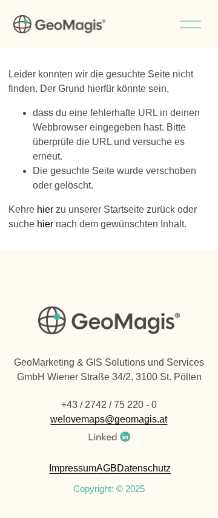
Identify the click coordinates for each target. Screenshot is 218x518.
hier (45, 209)
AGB (106, 468)
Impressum (72, 468)
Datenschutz (144, 468)
